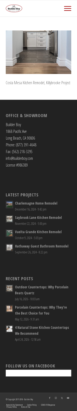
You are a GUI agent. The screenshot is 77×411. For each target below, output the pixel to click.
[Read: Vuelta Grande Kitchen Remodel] (9, 233)
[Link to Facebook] (50, 398)
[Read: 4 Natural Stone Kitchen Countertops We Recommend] (9, 329)
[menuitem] (65, 8)
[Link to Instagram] (56, 398)
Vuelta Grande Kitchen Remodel (38, 232)
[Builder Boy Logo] (32, 8)
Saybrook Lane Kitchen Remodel (38, 217)
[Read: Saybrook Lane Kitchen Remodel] (9, 219)
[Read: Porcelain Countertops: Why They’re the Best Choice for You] (9, 308)
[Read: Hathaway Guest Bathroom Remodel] (9, 247)
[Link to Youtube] (68, 398)
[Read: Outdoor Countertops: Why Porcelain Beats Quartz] (9, 288)
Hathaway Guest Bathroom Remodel (41, 246)
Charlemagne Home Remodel (36, 203)
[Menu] (65, 8)
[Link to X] (62, 398)
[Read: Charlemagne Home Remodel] (9, 204)
